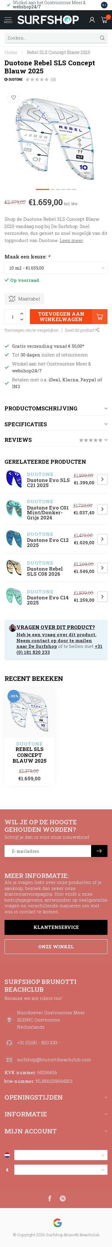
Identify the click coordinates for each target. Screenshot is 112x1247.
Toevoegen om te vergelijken (31, 330)
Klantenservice (56, 927)
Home (10, 52)
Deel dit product (80, 330)
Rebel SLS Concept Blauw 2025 (58, 52)
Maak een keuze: (27, 256)
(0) (53, 79)
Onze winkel (56, 947)
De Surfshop (42, 646)
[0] (104, 20)
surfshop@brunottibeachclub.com (54, 1059)
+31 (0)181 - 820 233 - (38, 1042)
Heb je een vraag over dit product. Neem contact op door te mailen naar (56, 640)
